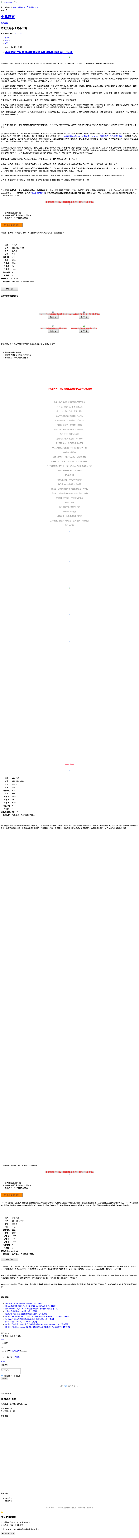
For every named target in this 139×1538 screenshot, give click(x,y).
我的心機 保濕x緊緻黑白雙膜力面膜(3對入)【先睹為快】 (26, 1314)
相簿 (7, 38)
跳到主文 (4, 23)
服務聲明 (90, 1508)
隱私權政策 (81, 1508)
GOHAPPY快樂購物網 (99, 136)
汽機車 (17, 1357)
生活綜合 (18, 34)
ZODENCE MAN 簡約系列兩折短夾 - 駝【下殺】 (24, 1303)
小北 (2, 1339)
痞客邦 (13, 1351)
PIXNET (53, 1508)
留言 (18, 1351)
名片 (7, 43)
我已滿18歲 (5, 1534)
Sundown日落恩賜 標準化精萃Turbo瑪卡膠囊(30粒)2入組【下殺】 (30, 1319)
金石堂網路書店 (116, 136)
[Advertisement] (69, 1452)
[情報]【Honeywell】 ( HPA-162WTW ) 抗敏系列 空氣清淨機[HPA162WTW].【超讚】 (37, 1316)
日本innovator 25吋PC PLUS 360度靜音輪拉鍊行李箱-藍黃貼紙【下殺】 (32, 1309)
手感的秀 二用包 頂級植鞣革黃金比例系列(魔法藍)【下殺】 (39, 52)
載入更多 (4, 1365)
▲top (3, 1361)
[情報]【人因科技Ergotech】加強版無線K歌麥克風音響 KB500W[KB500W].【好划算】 (38, 1327)
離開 (12, 1534)
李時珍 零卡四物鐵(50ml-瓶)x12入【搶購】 (21, 1311)
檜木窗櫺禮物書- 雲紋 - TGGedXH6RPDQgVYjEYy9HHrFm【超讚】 (31, 1306)
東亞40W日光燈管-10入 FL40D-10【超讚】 (21, 1322)
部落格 (7, 40)
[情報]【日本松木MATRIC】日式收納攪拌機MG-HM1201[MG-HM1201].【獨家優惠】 (37, 1324)
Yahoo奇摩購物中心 (69, 136)
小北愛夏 (8, 17)
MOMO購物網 (83, 136)
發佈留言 (4, 1378)
